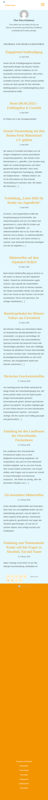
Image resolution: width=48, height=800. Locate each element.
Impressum (24, 779)
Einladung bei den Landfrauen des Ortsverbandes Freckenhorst (24, 435)
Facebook (24, 788)
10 (8, 580)
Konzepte (24, 775)
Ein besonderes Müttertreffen (24, 495)
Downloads (24, 770)
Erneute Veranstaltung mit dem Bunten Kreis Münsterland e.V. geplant (24, 135)
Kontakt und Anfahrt (24, 761)
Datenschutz (24, 784)
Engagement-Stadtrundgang (24, 52)
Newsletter (24, 766)
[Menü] (42, 4)
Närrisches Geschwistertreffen (24, 376)
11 (12, 580)
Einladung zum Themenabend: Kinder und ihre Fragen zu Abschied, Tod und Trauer (24, 547)
